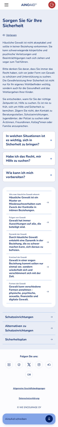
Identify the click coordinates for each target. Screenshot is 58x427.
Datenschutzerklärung (29, 398)
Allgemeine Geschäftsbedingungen (29, 388)
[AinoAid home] (29, 5)
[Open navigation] (6, 4)
